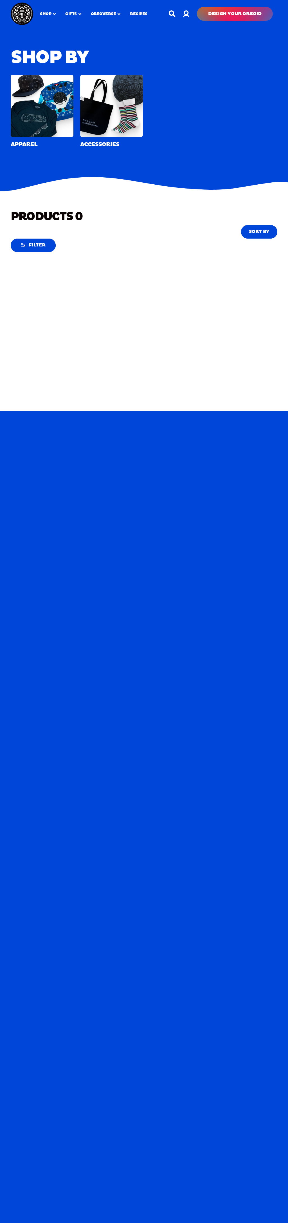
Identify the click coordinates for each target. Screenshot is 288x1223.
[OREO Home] (22, 14)
